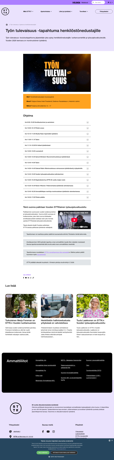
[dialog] (57, 449)
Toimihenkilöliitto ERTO (93, 370)
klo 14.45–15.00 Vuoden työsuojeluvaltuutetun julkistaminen (44, 174)
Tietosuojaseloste (81, 438)
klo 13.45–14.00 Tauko (32, 162)
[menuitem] (111, 2)
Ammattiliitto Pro (41, 370)
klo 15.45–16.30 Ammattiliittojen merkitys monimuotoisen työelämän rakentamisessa (52, 191)
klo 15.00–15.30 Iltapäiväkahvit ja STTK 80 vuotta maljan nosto (45, 180)
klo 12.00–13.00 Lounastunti (34, 151)
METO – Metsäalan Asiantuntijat (71, 360)
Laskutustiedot (80, 434)
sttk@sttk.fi (16, 431)
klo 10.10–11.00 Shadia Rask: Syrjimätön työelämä (41, 134)
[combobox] (98, 2)
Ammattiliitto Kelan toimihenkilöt (46, 365)
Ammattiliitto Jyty (41, 360)
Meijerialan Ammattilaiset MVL (45, 381)
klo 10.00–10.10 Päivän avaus (34, 128)
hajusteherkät (41, 254)
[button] (57, 457)
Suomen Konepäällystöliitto (69, 373)
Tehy (87, 365)
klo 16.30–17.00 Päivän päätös (35, 197)
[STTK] (5, 11)
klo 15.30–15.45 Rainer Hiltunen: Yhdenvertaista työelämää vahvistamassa (49, 185)
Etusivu (7, 25)
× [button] (112, 440)
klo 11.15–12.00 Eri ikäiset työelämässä (37, 145)
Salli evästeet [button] (43, 452)
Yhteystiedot (104, 11)
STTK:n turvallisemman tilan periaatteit (56, 252)
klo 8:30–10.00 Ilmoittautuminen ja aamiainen (39, 122)
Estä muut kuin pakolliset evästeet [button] (64, 452)
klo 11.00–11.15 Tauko (32, 139)
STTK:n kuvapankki (81, 436)
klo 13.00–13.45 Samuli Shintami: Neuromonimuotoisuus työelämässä (47, 157)
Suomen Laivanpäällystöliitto (95, 360)
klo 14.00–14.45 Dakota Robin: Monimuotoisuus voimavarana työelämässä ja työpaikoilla (53, 168)
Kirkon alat (39, 375)
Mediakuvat (84, 2)
